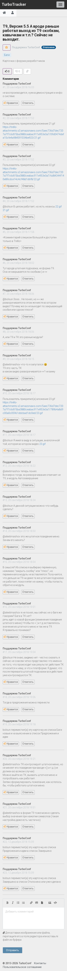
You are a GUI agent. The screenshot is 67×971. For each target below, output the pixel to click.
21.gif (6, 210)
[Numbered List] (23, 903)
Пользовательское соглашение (22, 967)
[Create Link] (31, 903)
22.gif (58, 206)
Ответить (28, 103)
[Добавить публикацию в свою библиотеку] (7, 47)
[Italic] (12, 903)
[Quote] (50, 903)
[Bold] (7, 903)
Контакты (40, 963)
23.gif (42, 443)
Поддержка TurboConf (26, 47)
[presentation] (33, 912)
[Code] (55, 903)
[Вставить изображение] (36, 903)
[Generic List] (18, 903)
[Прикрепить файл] (42, 903)
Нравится (12, 103)
